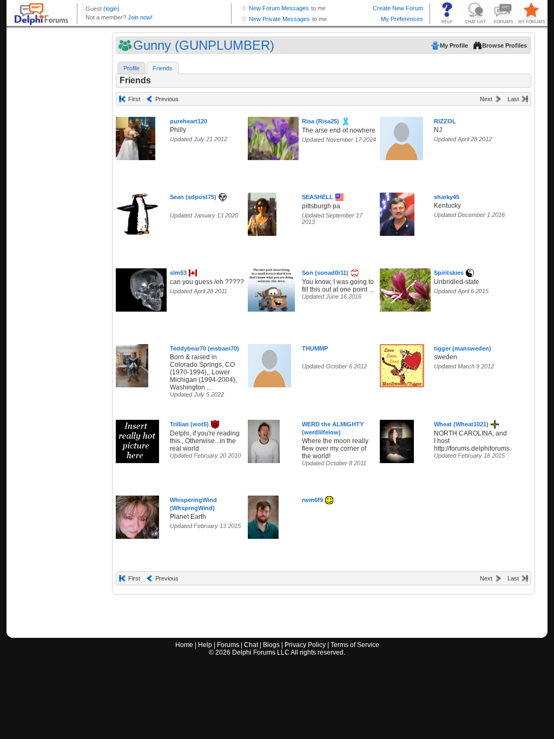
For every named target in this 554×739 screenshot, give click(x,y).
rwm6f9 (312, 500)
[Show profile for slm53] (145, 287)
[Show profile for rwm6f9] (263, 515)
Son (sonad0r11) (325, 272)
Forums (228, 645)
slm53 (178, 272)
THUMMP (315, 348)
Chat (251, 645)
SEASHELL (317, 197)
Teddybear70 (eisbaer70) (204, 348)
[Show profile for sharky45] (397, 212)
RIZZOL (445, 121)
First (134, 99)
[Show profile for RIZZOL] (401, 136)
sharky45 (446, 197)
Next (486, 99)
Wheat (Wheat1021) (461, 424)
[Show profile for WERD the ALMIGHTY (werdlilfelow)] (264, 439)
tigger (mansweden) (462, 348)
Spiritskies (449, 272)
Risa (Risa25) (320, 121)
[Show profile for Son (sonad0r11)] (271, 287)
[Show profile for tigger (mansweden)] (402, 363)
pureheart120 (188, 121)
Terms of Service (355, 645)
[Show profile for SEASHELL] (262, 212)
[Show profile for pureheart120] (135, 136)
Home (184, 645)
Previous (167, 99)
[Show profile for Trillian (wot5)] (137, 439)
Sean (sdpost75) (193, 197)
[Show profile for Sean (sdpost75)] (137, 212)
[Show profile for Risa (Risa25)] (280, 136)
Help (205, 645)
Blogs (271, 645)
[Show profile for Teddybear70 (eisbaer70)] (132, 363)
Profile (131, 68)
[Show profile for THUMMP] (269, 363)
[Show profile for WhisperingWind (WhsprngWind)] (137, 515)
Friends (163, 68)
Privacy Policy (305, 645)
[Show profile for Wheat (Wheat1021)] (397, 439)
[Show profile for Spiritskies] (409, 287)
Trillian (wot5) (189, 424)
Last (513, 99)
